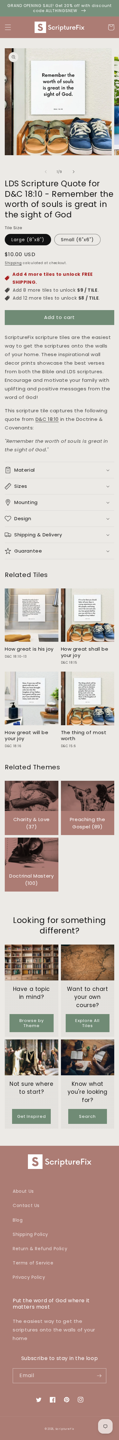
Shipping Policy (30, 1234)
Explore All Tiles (87, 1023)
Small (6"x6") (77, 239)
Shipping (13, 263)
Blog (18, 1220)
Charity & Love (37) (31, 823)
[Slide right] (74, 172)
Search (87, 1116)
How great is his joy (29, 649)
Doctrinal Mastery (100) (31, 879)
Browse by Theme (31, 1023)
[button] (8, 27)
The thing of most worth (84, 735)
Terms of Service (33, 1263)
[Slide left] (46, 172)
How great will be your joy (26, 735)
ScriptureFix (65, 1429)
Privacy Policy (29, 1277)
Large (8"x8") (27, 239)
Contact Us (26, 1205)
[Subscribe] (99, 1375)
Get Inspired (31, 1116)
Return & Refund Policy (40, 1248)
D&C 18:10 (47, 419)
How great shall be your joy (85, 652)
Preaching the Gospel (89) (87, 823)
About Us (23, 1191)
